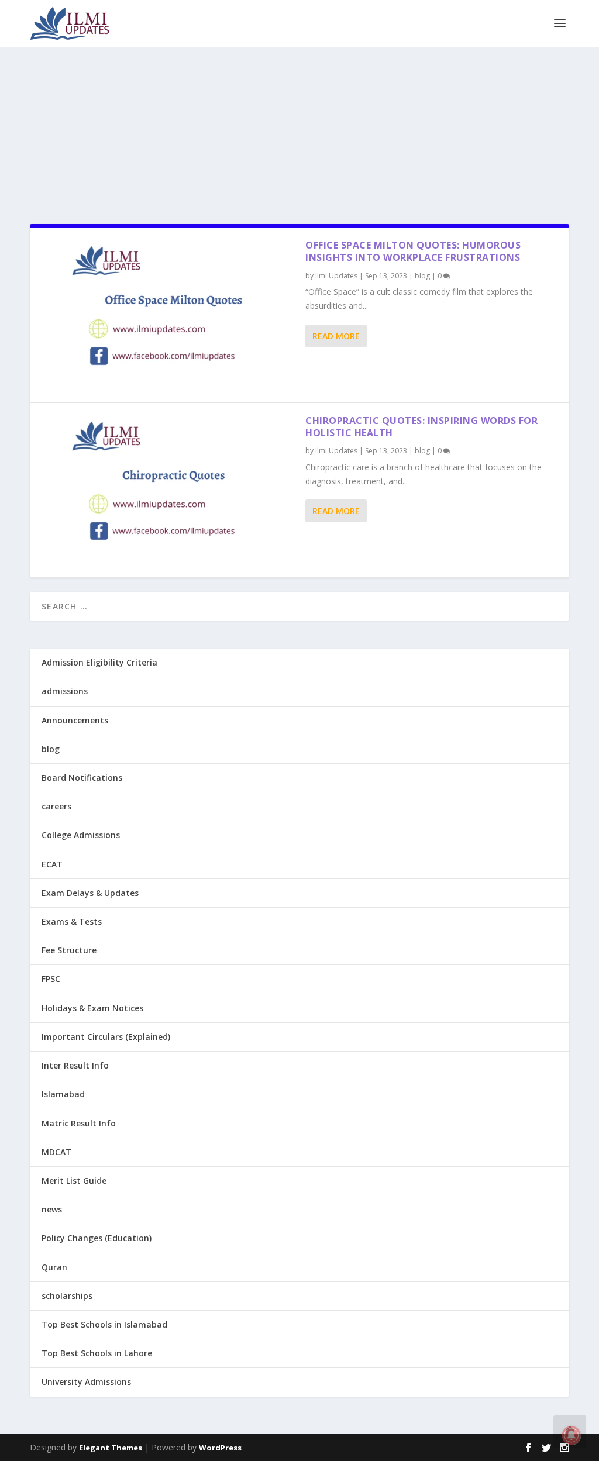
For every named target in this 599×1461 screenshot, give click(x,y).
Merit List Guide (74, 1180)
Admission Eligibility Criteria (99, 662)
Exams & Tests (72, 921)
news (52, 1209)
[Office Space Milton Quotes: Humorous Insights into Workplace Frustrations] (168, 314)
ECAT (52, 864)
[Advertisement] (299, 128)
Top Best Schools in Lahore (97, 1353)
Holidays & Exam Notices (92, 1008)
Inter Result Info (75, 1065)
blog (422, 276)
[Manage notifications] (571, 1435)
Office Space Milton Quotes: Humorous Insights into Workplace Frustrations (413, 251)
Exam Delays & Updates (90, 892)
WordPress (220, 1447)
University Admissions (86, 1381)
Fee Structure (69, 950)
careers (56, 806)
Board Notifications (82, 777)
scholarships (67, 1295)
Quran (54, 1267)
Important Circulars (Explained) (106, 1036)
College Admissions (81, 834)
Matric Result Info (79, 1123)
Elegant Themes (110, 1447)
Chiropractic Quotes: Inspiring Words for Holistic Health (421, 426)
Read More (336, 336)
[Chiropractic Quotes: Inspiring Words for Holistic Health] (168, 490)
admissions (65, 691)
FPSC (51, 978)
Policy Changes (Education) (97, 1237)
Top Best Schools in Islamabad (104, 1324)
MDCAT (56, 1151)
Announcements (75, 720)
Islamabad (63, 1094)
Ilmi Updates (336, 276)
